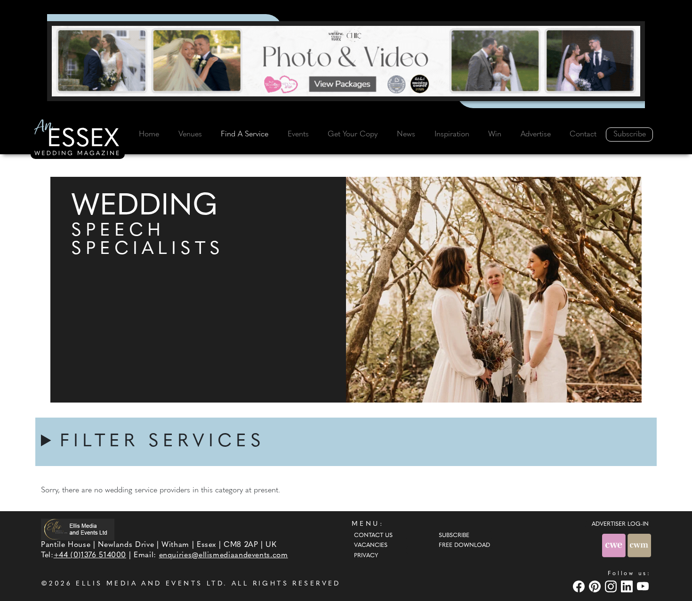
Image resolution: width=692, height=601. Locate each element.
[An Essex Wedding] (78, 139)
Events (298, 134)
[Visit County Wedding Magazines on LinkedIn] (628, 586)
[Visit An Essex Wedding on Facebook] (580, 586)
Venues (190, 134)
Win (494, 134)
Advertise (536, 134)
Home (149, 134)
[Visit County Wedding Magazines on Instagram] (612, 586)
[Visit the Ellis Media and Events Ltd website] (77, 529)
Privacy (366, 556)
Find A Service (244, 134)
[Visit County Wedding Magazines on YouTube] (644, 586)
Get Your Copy (353, 134)
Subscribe (629, 134)
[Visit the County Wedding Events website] (615, 545)
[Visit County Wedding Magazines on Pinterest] (596, 586)
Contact (583, 134)
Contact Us (373, 535)
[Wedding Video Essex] (346, 61)
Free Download (464, 545)
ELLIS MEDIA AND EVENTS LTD (150, 583)
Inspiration (452, 134)
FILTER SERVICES (162, 442)
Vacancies (370, 545)
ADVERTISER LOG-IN (620, 524)
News (406, 134)
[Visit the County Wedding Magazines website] (639, 545)
